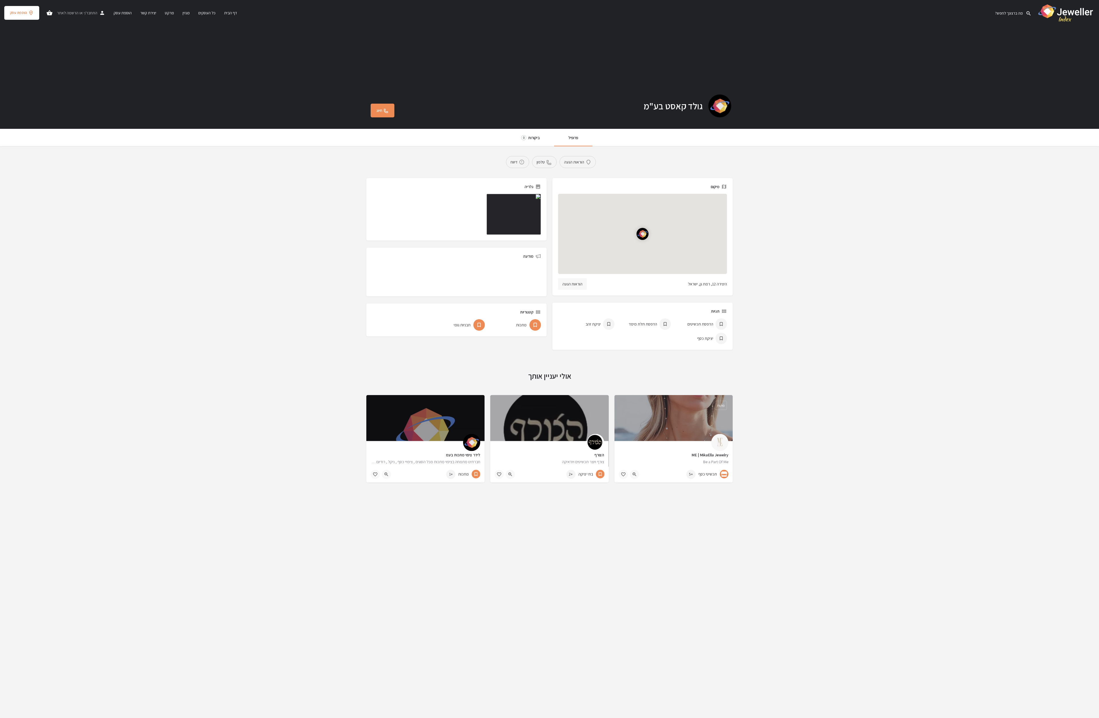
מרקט (169, 12)
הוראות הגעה (572, 284)
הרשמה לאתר (67, 12)
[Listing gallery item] (514, 214)
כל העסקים (207, 12)
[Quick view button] (634, 474)
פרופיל (573, 137)
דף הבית (230, 12)
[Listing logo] (719, 105)
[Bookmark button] (623, 474)
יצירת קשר (148, 12)
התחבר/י (90, 12)
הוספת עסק (18, 12)
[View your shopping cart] (49, 13)
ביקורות (531, 137)
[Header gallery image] (549, 64)
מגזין (186, 12)
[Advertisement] (462, 276)
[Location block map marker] (643, 234)
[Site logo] (1065, 12)
